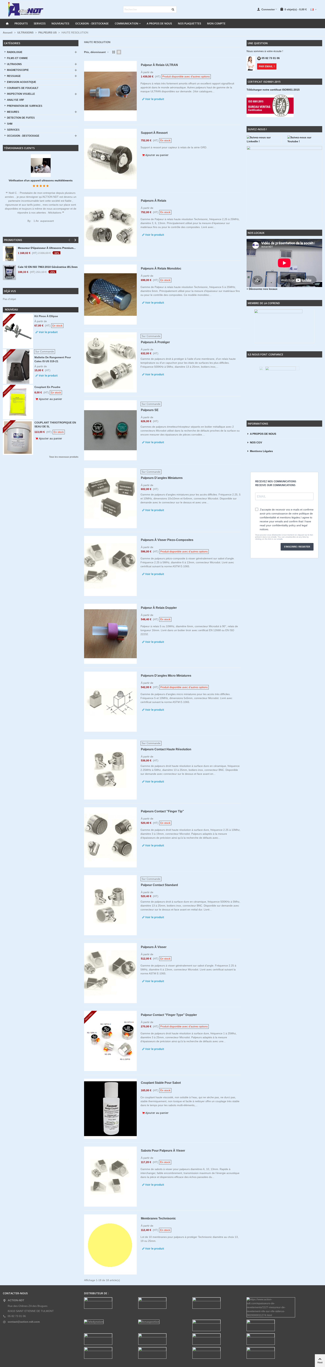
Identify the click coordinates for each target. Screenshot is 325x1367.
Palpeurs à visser (153, 947)
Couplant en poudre (47, 387)
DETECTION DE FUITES (21, 118)
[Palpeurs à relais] (110, 227)
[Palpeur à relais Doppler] (110, 634)
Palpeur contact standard (159, 885)
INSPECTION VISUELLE (21, 94)
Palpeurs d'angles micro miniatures (166, 675)
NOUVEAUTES (60, 23)
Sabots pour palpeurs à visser (163, 1150)
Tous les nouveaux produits (63, 457)
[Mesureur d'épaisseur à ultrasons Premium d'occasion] (9, 253)
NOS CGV (256, 442)
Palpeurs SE (150, 410)
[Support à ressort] (110, 159)
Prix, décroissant (95, 52)
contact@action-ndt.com (24, 1321)
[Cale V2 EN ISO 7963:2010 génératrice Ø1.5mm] (9, 272)
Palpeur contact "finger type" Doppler (169, 1014)
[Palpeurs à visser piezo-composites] (110, 566)
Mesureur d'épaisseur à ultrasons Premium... (47, 247)
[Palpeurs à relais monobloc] (110, 294)
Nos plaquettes (189, 23)
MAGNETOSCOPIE (18, 70)
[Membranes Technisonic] (110, 1244)
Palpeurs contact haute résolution (166, 749)
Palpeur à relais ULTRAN (159, 65)
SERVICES (40, 23)
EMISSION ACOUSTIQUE (21, 82)
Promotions (13, 240)
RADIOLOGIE (14, 52)
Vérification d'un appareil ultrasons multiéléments (41, 180)
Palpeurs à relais (153, 200)
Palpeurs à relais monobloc (161, 268)
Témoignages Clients (19, 148)
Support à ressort (154, 132)
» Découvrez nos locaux (262, 288)
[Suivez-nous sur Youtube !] (304, 139)
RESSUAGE (14, 76)
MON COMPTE (216, 23)
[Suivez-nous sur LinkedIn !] (264, 139)
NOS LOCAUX (256, 233)
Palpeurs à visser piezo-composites (167, 539)
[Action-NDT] (25, 9)
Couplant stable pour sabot (161, 1082)
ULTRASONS (14, 64)
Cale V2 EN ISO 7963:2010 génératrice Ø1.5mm (47, 266)
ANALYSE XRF (15, 100)
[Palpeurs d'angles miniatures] (110, 498)
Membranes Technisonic (158, 1218)
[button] (69, 240)
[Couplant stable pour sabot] (110, 1109)
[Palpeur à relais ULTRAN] (110, 91)
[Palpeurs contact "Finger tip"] (110, 837)
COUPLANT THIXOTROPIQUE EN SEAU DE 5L (55, 424)
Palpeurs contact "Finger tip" (162, 811)
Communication (126, 23)
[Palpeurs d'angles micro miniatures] (110, 702)
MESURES (13, 112)
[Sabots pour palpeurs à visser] (110, 1177)
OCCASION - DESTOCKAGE (92, 23)
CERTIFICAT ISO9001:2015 (264, 81)
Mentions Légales (261, 451)
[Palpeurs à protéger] (110, 362)
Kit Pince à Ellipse (46, 316)
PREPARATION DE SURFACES (24, 106)
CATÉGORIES (12, 43)
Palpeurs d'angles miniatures (162, 477)
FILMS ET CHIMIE (17, 58)
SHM (9, 124)
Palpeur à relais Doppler (159, 607)
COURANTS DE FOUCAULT (22, 88)
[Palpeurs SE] (110, 430)
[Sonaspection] (162, 1322)
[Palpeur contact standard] (110, 905)
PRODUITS (21, 23)
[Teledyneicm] (108, 1322)
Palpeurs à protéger (155, 342)
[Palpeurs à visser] (110, 973)
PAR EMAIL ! (267, 66)
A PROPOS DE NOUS (159, 23)
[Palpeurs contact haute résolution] (110, 769)
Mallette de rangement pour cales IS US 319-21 (52, 359)
